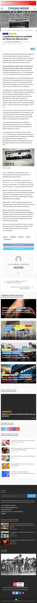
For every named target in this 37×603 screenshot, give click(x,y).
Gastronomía (18, 351)
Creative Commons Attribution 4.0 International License (24, 601)
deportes (10, 43)
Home (4, 30)
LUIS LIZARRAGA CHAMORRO (12, 42)
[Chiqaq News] (18, 584)
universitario (20, 43)
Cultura (28, 325)
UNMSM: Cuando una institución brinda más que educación (18, 415)
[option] (18, 407)
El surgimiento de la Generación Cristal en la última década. (22, 464)
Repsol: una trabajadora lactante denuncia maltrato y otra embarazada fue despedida (17, 378)
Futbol (5, 33)
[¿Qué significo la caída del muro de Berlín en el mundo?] (5, 534)
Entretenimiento (7, 327)
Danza (21, 349)
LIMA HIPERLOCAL (7, 411)
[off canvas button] (2, 8)
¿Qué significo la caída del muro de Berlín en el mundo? (22, 533)
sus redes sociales (13, 182)
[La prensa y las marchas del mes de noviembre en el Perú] (5, 542)
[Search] (34, 8)
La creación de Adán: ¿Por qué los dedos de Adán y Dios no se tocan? (23, 441)
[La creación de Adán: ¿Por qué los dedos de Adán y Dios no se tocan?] (6, 443)
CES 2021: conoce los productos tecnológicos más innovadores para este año (23, 472)
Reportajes (14, 375)
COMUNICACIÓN (20, 325)
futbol (14, 43)
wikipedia (5, 74)
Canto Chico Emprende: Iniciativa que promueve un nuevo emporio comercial (15, 356)
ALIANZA (5, 43)
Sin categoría (21, 307)
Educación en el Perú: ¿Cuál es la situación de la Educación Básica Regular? (23, 449)
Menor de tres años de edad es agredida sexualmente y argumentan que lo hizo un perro (16, 312)
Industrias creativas (19, 327)
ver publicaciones (18, 267)
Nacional (5, 307)
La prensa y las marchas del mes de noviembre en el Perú (22, 540)
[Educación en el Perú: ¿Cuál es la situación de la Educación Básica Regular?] (6, 451)
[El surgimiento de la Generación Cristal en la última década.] (6, 466)
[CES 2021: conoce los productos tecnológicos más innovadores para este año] (6, 474)
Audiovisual (10, 325)
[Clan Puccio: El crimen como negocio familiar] (6, 458)
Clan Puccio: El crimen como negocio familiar (23, 456)
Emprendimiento (29, 349)
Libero (4, 134)
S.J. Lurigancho (7, 353)
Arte (4, 325)
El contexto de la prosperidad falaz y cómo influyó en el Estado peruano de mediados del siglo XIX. (22, 525)
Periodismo (12, 33)
